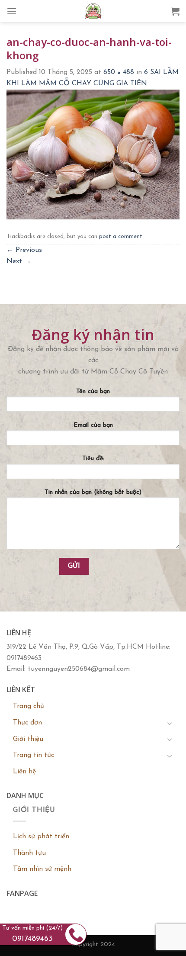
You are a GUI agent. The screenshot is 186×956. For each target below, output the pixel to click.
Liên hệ (24, 771)
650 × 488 (118, 72)
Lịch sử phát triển (41, 836)
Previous (24, 250)
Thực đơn (27, 722)
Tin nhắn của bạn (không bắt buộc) (93, 492)
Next (18, 261)
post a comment (120, 236)
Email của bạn (93, 425)
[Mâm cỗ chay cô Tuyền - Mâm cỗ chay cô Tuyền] (93, 11)
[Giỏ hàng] (175, 11)
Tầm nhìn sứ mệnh (42, 869)
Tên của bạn (93, 391)
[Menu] (11, 11)
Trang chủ (28, 706)
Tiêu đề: (93, 458)
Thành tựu (29, 853)
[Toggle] (169, 723)
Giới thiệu (28, 739)
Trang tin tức (33, 755)
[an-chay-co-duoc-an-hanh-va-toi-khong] (93, 154)
